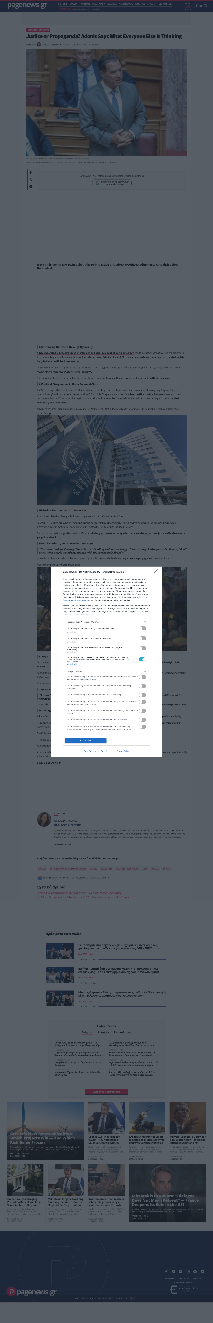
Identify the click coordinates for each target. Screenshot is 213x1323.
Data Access (106, 751)
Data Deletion (90, 751)
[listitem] (106, 621)
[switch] (142, 628)
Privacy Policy (123, 751)
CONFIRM (85, 741)
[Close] (156, 572)
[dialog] (106, 662)
